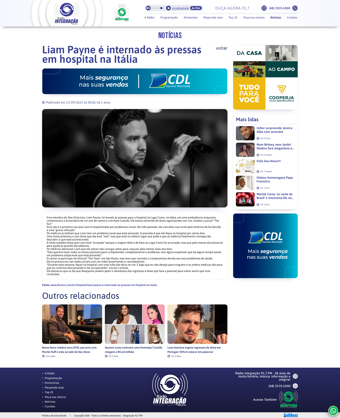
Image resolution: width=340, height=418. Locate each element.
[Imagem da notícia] (134, 158)
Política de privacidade (54, 415)
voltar (221, 48)
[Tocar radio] (168, 8)
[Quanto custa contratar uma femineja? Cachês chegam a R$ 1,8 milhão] (135, 324)
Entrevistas (191, 17)
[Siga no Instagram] (264, 8)
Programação (169, 17)
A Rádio (149, 17)
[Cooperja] (265, 77)
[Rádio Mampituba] (122, 14)
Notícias (275, 17)
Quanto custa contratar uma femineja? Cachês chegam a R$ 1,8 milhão (133, 349)
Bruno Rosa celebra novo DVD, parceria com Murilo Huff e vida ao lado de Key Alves (69, 349)
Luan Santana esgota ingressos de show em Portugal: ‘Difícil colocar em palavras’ (194, 349)
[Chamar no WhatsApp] (295, 8)
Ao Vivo (196, 8)
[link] (72, 330)
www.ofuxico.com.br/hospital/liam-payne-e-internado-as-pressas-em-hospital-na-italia (103, 285)
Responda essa (213, 17)
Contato (292, 17)
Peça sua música (253, 17)
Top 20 (232, 17)
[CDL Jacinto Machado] (134, 81)
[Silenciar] (148, 8)
